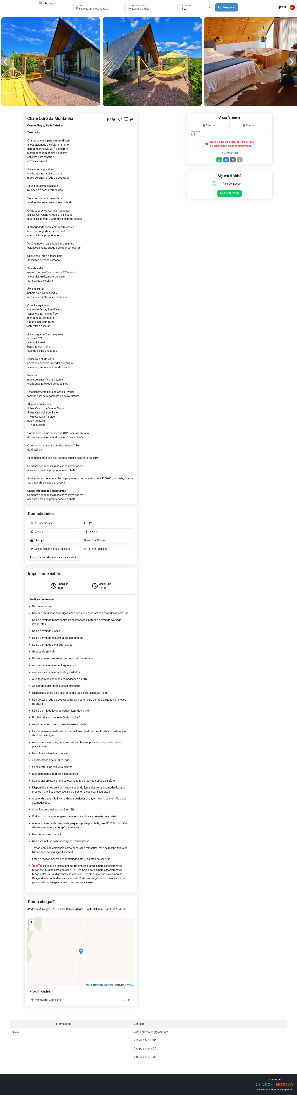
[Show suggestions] (121, 7)
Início (15, 1032)
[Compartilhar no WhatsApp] (219, 159)
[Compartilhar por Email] (233, 159)
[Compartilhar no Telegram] (226, 159)
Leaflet (91, 984)
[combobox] (95, 8)
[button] (81, 952)
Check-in (211, 125)
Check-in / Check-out (138, 5)
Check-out (251, 125)
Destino (79, 5)
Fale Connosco (229, 193)
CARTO (130, 984)
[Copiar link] (240, 159)
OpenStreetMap (105, 984)
